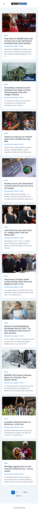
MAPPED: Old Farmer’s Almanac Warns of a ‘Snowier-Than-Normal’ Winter (18, 377)
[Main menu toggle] (4, 4)
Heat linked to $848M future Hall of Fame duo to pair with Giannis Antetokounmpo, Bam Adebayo (18, 41)
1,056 (25, 492)
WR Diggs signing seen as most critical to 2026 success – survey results (18, 468)
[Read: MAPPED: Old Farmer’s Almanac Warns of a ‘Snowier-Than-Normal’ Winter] (19, 359)
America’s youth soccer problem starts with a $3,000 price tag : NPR (18, 139)
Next (19, 496)
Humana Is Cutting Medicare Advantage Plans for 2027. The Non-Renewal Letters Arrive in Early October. (17, 329)
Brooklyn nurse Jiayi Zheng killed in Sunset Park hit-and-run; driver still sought (18, 185)
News (6, 35)
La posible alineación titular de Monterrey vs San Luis (17, 423)
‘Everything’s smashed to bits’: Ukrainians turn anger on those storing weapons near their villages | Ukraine (17, 91)
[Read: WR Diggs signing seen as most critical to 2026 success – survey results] (19, 450)
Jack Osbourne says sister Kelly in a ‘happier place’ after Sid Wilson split (18, 232)
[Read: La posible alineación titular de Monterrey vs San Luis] (19, 406)
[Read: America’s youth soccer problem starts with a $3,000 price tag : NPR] (19, 121)
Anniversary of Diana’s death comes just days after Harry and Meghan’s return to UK (18, 281)
